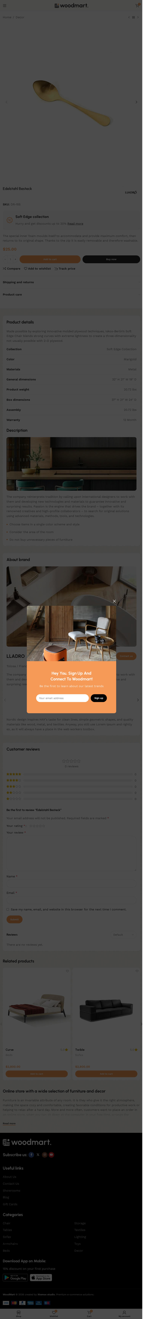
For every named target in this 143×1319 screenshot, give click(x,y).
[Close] (114, 601)
